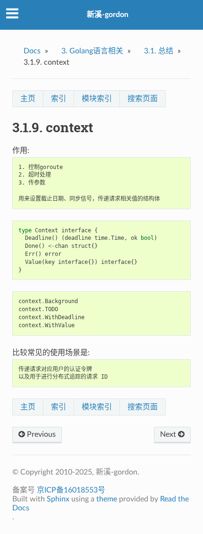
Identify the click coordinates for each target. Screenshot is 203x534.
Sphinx (58, 499)
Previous (40, 434)
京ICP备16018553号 (71, 490)
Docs (32, 51)
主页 (27, 98)
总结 (158, 51)
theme (106, 499)
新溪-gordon (107, 14)
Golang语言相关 (92, 51)
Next (169, 434)
